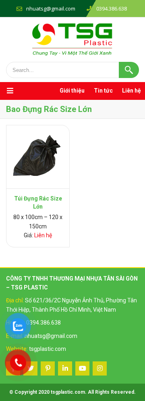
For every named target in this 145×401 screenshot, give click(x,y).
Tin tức (103, 90)
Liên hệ (131, 90)
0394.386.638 (43, 322)
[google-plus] (48, 368)
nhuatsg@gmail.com (50, 8)
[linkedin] (65, 368)
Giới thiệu (72, 90)
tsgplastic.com (47, 349)
